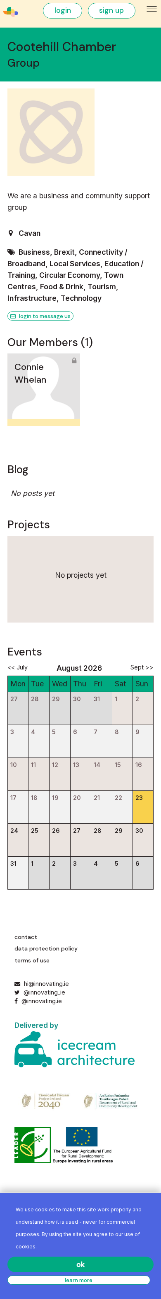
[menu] (152, 9)
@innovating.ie (41, 1000)
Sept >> (142, 667)
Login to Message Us (44, 316)
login (62, 10)
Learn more (78, 1280)
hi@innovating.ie (46, 983)
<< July (17, 667)
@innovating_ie (43, 992)
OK (80, 1264)
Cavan (29, 233)
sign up (111, 10)
